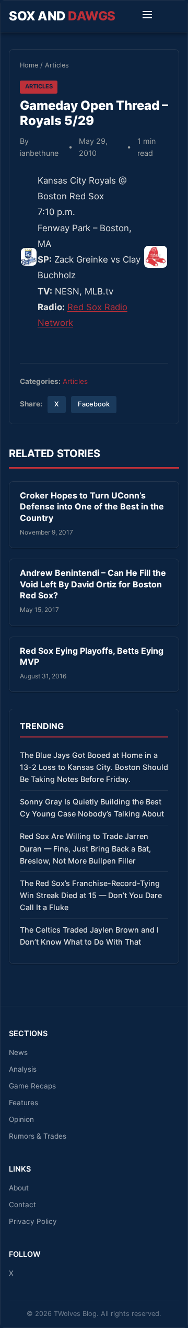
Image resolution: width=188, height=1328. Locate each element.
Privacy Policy (33, 1221)
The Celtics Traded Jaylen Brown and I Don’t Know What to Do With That (89, 935)
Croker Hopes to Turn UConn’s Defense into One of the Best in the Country (92, 506)
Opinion (21, 1119)
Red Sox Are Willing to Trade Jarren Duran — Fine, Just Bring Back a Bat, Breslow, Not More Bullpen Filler (85, 848)
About (19, 1188)
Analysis (23, 1069)
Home (29, 65)
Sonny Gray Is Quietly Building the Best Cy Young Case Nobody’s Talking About (92, 807)
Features (23, 1102)
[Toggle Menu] (147, 16)
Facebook (94, 404)
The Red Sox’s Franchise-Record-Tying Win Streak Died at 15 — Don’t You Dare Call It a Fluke (91, 895)
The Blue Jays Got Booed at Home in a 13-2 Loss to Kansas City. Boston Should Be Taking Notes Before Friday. (94, 767)
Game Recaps (32, 1086)
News (18, 1052)
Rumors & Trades (37, 1136)
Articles (57, 65)
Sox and (62, 16)
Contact (22, 1204)
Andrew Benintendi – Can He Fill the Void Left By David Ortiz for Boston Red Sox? (93, 583)
